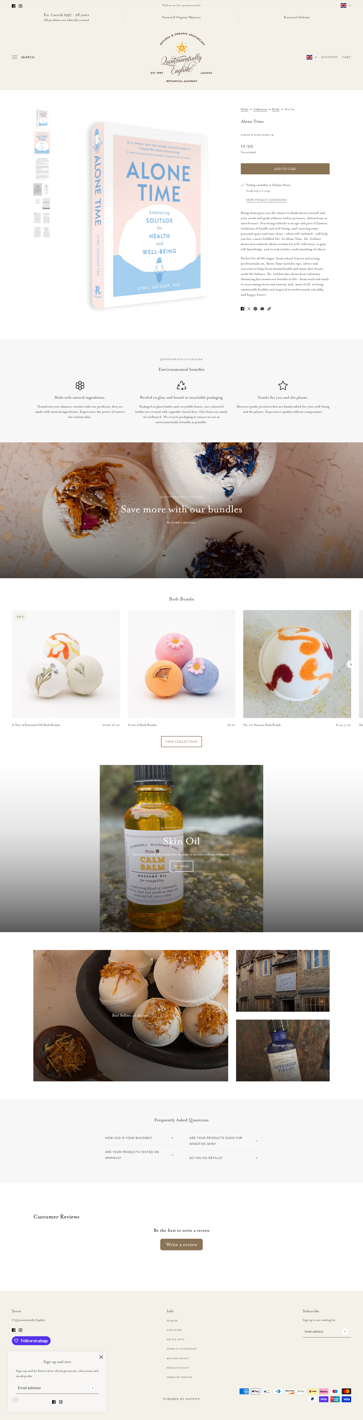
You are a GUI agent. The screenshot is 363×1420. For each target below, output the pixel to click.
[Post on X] (249, 308)
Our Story (174, 1330)
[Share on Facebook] (242, 308)
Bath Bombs (181, 599)
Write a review (181, 1244)
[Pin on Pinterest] (255, 308)
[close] (101, 1356)
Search (28, 57)
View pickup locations (266, 200)
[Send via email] (262, 308)
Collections (260, 109)
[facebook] (13, 5)
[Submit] (92, 1388)
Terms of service (179, 1377)
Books (276, 109)
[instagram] (20, 5)
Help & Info (175, 1339)
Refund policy (178, 1358)
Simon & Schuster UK (257, 135)
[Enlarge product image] (146, 214)
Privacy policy (178, 1367)
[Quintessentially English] (181, 57)
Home (244, 109)
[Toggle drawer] (14, 57)
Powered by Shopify (181, 1399)
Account (329, 57)
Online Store (281, 185)
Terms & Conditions (182, 1348)
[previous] (12, 614)
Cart (346, 57)
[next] (351, 664)
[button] (269, 308)
